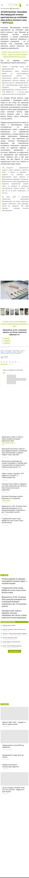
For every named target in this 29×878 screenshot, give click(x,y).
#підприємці (9, 352)
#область (22, 350)
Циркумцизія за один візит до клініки (13, 756)
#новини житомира (5, 353)
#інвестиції (3, 352)
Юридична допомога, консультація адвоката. (10, 766)
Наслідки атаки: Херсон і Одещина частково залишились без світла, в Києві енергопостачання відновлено (14, 487)
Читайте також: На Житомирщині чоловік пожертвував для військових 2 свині (14, 324)
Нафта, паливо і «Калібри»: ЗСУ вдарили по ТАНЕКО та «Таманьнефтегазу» (13, 475)
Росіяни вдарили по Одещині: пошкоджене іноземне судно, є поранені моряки (14, 581)
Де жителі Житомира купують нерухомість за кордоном (12, 497)
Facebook (6, 343)
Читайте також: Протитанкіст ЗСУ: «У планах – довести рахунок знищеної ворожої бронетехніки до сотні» (14, 54)
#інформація (20, 352)
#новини (14, 352)
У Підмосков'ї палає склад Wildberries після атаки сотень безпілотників (12, 521)
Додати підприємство (14, 651)
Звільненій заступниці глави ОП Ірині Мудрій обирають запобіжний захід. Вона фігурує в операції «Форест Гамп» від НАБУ (14, 452)
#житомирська (16, 350)
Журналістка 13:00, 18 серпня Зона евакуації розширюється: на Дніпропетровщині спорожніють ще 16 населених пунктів (14, 509)
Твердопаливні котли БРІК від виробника (13, 746)
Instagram (6, 341)
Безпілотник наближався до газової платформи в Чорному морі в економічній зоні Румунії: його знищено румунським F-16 (14, 464)
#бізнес (2, 350)
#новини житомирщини (15, 353)
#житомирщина (8, 350)
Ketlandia (6, 356)
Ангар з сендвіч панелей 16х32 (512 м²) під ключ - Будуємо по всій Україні (13, 790)
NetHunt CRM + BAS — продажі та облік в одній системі (14, 723)
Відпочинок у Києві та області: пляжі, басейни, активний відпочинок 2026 (13, 439)
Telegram (6, 338)
